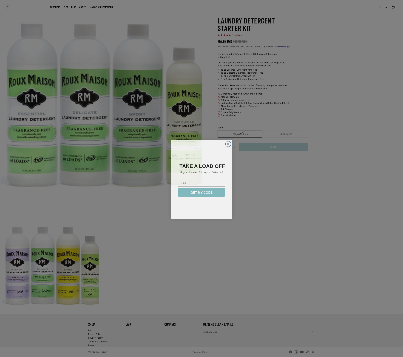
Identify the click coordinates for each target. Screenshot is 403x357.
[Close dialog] (228, 143)
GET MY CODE (201, 191)
